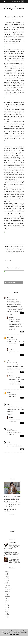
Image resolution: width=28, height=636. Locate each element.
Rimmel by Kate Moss (15, 251)
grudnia (6, 585)
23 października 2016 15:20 (12, 339)
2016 (6, 583)
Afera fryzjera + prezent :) (13, 557)
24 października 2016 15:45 (14, 319)
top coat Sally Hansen (17, 253)
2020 (6, 576)
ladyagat (8, 442)
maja (6, 598)
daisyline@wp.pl (7, 510)
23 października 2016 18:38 (12, 362)
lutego (6, 603)
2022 (6, 573)
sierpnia (6, 593)
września (6, 591)
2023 (6, 571)
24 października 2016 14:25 (12, 443)
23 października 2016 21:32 (12, 394)
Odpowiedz (22, 313)
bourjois (10, 246)
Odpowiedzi (10, 314)
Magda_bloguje (10, 337)
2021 (6, 574)
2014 (6, 609)
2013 (6, 611)
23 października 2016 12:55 (12, 299)
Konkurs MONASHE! (12, 542)
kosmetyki (11, 249)
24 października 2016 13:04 (12, 430)
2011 (6, 614)
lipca (6, 594)
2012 (6, 613)
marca (6, 602)
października (7, 589)
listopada (7, 587)
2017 (6, 582)
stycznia (6, 605)
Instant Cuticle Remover (12, 248)
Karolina (8, 297)
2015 (6, 607)
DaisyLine (11, 317)
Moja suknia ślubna (7, 550)
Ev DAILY (9, 392)
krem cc (16, 249)
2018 (6, 580)
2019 (6, 578)
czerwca (6, 596)
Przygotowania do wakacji (10, 282)
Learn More (12, 634)
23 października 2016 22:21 (12, 405)
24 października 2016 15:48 (14, 377)
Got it (17, 634)
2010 (6, 616)
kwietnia (6, 600)
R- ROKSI (9, 360)
